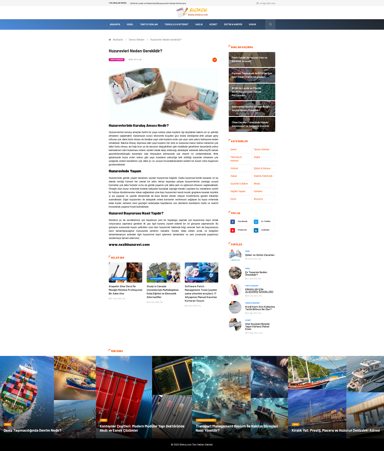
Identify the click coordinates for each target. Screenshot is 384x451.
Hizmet (213, 24)
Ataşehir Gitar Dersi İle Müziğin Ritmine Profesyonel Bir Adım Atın (125, 290)
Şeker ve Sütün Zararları (259, 254)
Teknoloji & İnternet (176, 24)
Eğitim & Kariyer (233, 24)
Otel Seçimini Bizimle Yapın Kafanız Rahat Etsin (257, 326)
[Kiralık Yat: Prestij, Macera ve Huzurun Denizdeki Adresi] (336, 397)
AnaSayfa (115, 24)
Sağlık (199, 24)
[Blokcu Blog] (192, 12)
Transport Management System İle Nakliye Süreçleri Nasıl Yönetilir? (237, 428)
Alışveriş (258, 199)
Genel (130, 24)
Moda (257, 183)
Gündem (258, 191)
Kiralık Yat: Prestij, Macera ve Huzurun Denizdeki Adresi (336, 430)
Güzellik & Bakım (239, 183)
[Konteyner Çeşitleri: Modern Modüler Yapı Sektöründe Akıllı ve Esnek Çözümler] (144, 397)
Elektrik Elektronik (263, 176)
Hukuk (252, 24)
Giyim (233, 199)
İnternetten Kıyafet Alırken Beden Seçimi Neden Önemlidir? (155, 3)
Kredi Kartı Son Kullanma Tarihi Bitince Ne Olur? (260, 308)
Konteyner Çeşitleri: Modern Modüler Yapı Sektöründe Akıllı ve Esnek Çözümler (142, 428)
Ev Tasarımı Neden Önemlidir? (256, 273)
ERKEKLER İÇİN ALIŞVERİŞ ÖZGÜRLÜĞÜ (259, 291)
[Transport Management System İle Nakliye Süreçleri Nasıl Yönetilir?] (240, 397)
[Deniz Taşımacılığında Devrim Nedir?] (48, 397)
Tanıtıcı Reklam (149, 24)
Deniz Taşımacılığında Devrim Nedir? (32, 430)
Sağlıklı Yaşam (237, 191)
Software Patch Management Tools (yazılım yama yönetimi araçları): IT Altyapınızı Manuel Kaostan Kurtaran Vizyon (201, 293)
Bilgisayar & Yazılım (197, 279)
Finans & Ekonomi (252, 303)
